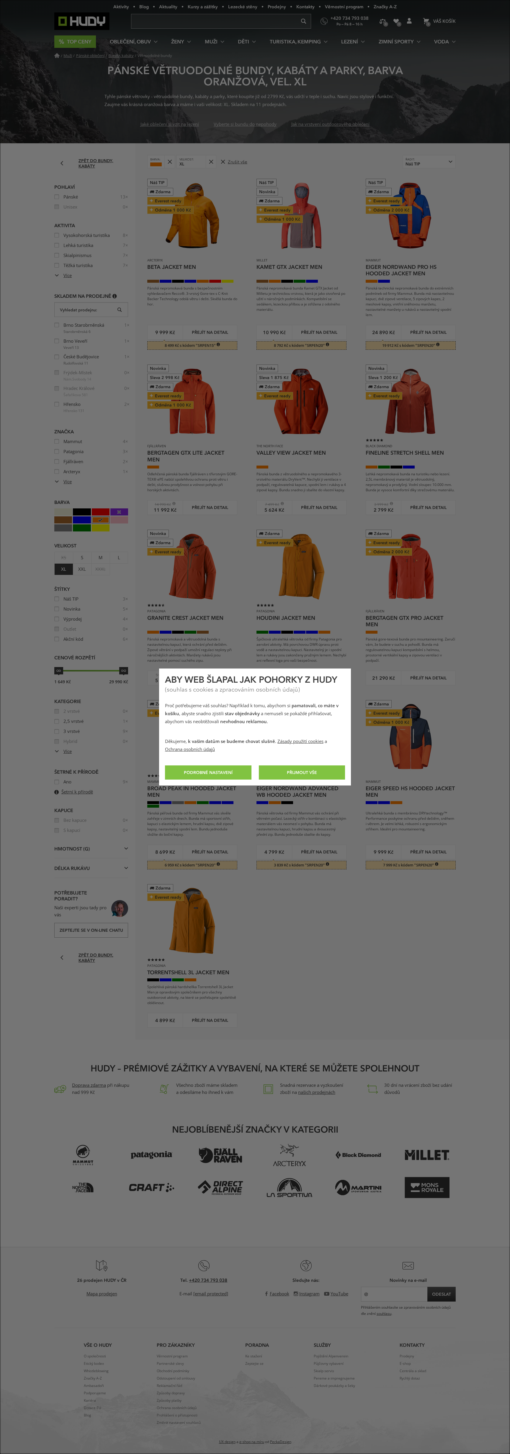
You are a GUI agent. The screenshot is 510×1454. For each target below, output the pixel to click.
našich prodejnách (316, 1092)
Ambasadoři (94, 1385)
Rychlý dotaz (410, 1378)
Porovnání (382, 21)
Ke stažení (253, 1356)
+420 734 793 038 (208, 1280)
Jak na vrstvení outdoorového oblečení (330, 124)
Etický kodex (94, 1363)
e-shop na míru (251, 1442)
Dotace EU (92, 1408)
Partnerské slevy (170, 1363)
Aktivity (121, 6)
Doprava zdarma (89, 1085)
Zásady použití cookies (300, 741)
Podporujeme (95, 1393)
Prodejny (277, 6)
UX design (227, 1442)
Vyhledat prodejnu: (78, 309)
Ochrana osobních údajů (190, 749)
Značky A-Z (385, 6)
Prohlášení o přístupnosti (177, 1415)
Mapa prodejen (101, 1294)
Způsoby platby (169, 1400)
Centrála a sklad (413, 1371)
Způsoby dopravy (171, 1393)
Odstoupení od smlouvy (176, 1378)
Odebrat (169, 161)
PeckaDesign (280, 1442)
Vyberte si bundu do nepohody (245, 124)
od (58, 670)
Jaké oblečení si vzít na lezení (169, 124)
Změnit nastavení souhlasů (179, 1422)
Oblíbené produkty (396, 21)
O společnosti (95, 1356)
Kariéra (90, 1400)
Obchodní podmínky (173, 1371)
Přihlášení (409, 21)
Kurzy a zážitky (203, 6)
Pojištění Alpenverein (331, 1356)
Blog (144, 6)
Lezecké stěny (242, 6)
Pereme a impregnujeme (334, 1378)
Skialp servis (324, 1371)
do (123, 670)
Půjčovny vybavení (329, 1363)
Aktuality (168, 6)
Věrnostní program (344, 6)
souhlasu (384, 1313)
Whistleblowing (96, 1371)
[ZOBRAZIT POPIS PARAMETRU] (114, 296)
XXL (82, 569)
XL (63, 569)
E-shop (405, 1363)
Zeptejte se (254, 1363)
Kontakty (305, 6)
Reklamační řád (169, 1385)
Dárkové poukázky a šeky (334, 1385)
